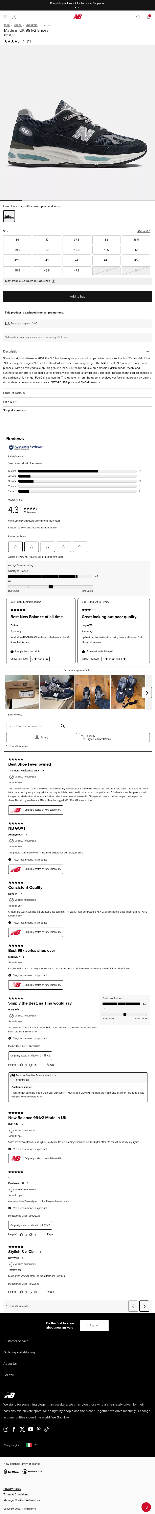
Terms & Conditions (15, 1494)
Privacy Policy (12, 1489)
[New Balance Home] (77, 16)
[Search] (138, 17)
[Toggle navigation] (5, 17)
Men (7, 25)
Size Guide (143, 231)
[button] (14, 17)
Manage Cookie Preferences (21, 1500)
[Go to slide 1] (76, 8)
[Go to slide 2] (79, 8)
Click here (62, 337)
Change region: (11, 1445)
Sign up (94, 1325)
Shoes (18, 25)
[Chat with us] (146, 1507)
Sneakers (32, 25)
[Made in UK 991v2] (77, 122)
